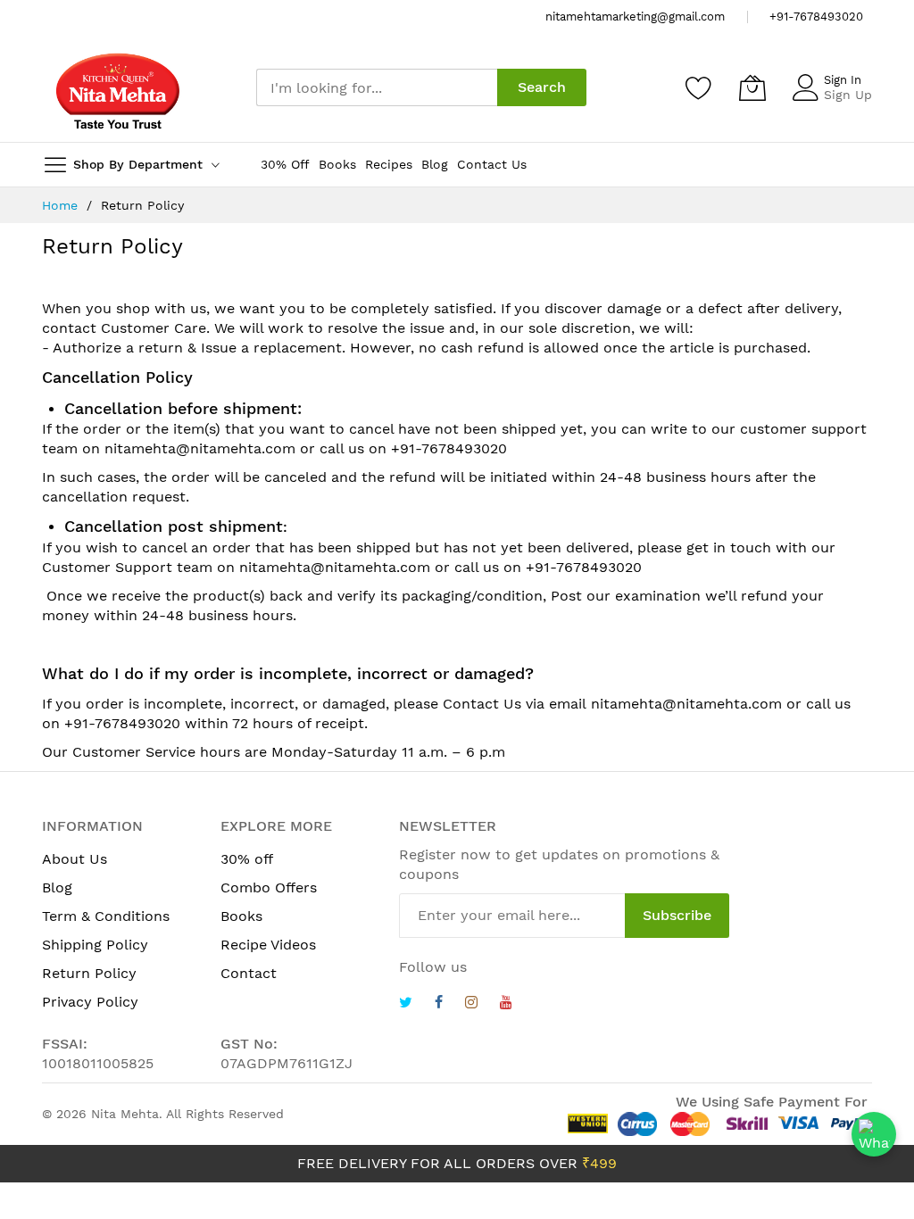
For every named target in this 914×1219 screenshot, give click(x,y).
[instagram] (471, 1004)
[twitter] (405, 1004)
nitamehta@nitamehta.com (199, 448)
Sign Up (848, 94)
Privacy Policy (90, 1001)
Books (337, 164)
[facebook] (439, 1004)
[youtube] (506, 1004)
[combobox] (376, 87)
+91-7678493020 (816, 16)
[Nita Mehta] (118, 88)
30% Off (285, 164)
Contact (248, 973)
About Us (74, 858)
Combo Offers (268, 887)
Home (62, 205)
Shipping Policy (95, 944)
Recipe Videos (268, 944)
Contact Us (492, 164)
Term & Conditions (106, 916)
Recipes (388, 164)
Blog (434, 164)
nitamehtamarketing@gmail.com (635, 16)
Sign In (842, 80)
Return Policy (89, 973)
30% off (246, 858)
